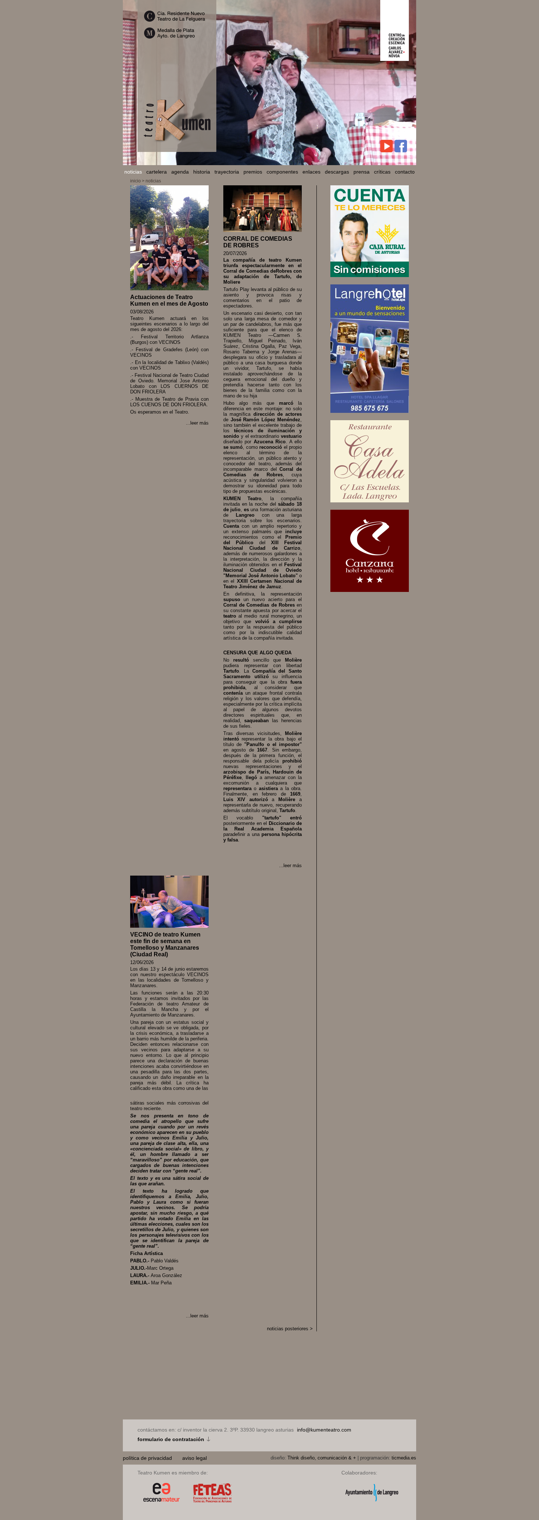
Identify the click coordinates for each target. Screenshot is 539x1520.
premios (252, 172)
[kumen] (177, 148)
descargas (337, 172)
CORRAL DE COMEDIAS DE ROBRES (257, 242)
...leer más (197, 423)
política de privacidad (148, 1458)
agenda (180, 172)
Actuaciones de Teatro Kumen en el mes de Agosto (169, 300)
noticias (133, 172)
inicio (135, 180)
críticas (382, 172)
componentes (282, 172)
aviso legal (194, 1458)
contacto (405, 172)
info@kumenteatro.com (324, 1430)
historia (201, 172)
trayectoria (226, 172)
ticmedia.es (404, 1458)
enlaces (311, 172)
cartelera (156, 172)
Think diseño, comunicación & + (321, 1458)
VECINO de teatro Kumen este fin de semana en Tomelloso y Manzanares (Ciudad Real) (165, 944)
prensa (361, 172)
